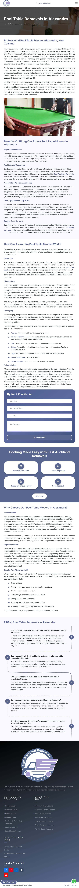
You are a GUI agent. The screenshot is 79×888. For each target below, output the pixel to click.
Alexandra (18, 24)
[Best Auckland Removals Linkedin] (16, 870)
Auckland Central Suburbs (45, 810)
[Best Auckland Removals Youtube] (6, 875)
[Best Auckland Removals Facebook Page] (6, 870)
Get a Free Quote (9, 882)
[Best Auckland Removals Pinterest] (11, 870)
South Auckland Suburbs (44, 825)
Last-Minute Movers (13, 831)
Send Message (39, 437)
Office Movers (10, 814)
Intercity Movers (11, 827)
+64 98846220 (32, 641)
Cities (11, 24)
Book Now (39, 496)
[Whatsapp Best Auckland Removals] (74, 881)
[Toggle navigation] (76, 3)
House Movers (10, 806)
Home (5, 24)
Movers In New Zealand (44, 806)
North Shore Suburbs (43, 814)
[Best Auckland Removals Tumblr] (21, 870)
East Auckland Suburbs (44, 821)
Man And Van (10, 817)
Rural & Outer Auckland (44, 829)
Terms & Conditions (70, 885)
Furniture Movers (11, 810)
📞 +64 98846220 (43, 3)
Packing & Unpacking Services (13, 822)
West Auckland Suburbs (44, 817)
